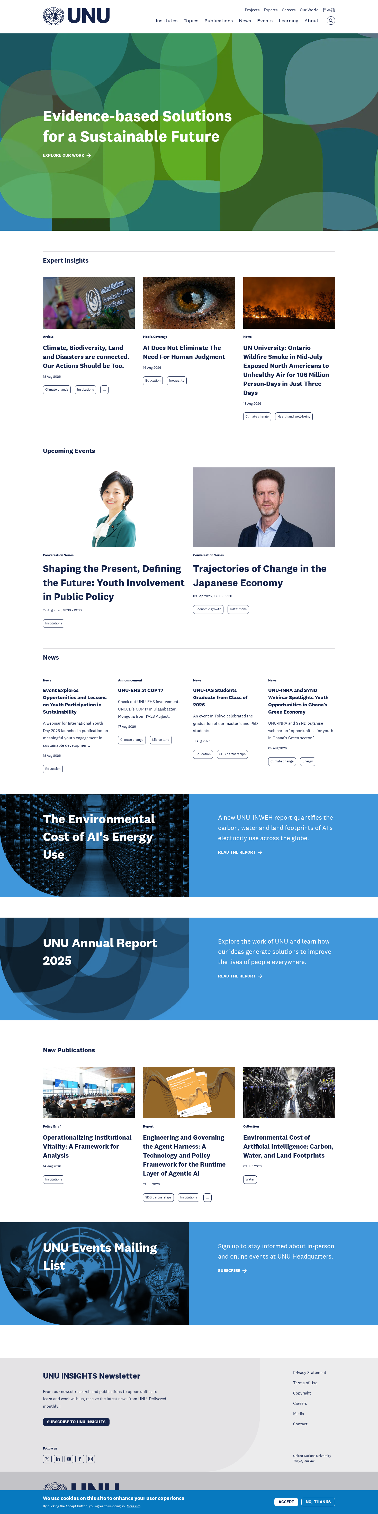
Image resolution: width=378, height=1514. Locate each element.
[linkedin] (58, 1459)
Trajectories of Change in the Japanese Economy (260, 575)
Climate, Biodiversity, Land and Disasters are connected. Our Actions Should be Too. (86, 357)
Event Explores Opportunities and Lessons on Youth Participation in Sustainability (75, 701)
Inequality (176, 380)
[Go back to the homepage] (76, 23)
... (104, 389)
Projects (252, 9)
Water (250, 1179)
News (245, 20)
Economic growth (208, 609)
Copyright (302, 1393)
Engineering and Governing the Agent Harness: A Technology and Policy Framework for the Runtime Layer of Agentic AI (184, 1155)
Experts (271, 9)
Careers (289, 9)
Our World (309, 9)
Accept (286, 1501)
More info (133, 1506)
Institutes (166, 20)
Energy (307, 761)
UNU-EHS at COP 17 (140, 690)
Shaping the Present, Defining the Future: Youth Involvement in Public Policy (114, 582)
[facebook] (79, 1459)
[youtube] (69, 1459)
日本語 (329, 9)
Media (298, 1413)
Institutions (85, 389)
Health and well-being (293, 416)
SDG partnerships (232, 754)
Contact (300, 1423)
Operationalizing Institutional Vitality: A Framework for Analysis (87, 1146)
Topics (191, 20)
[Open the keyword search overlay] (331, 20)
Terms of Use (305, 1382)
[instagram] (90, 1459)
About (311, 20)
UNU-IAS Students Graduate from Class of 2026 (220, 697)
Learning (288, 20)
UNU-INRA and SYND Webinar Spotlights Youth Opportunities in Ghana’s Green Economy (298, 701)
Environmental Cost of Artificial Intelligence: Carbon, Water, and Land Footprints (288, 1146)
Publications (218, 20)
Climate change (56, 389)
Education (152, 380)
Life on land (160, 740)
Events (265, 20)
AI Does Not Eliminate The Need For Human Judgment (184, 352)
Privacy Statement (309, 1372)
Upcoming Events (69, 451)
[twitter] (47, 1459)
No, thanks (318, 1501)
